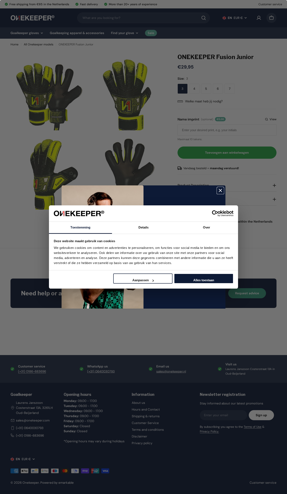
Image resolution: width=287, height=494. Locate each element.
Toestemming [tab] (80, 227)
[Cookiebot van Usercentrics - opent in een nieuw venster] (215, 213)
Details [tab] (143, 227)
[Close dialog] (220, 190)
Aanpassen (140, 280)
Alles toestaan (203, 280)
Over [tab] (206, 227)
